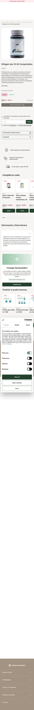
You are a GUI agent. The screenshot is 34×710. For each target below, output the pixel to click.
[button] (17, 680)
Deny (17, 388)
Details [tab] (17, 325)
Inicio (2, 22)
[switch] (29, 358)
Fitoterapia (19, 22)
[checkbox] (2, 125)
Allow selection (17, 382)
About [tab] (28, 325)
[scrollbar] (16, 218)
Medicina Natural (10, 22)
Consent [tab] (6, 325)
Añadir (9, 210)
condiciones (13, 125)
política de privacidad (25, 125)
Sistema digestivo (27, 22)
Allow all (17, 377)
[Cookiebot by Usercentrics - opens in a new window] (24, 320)
